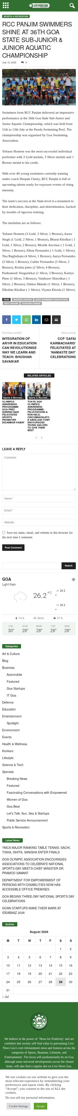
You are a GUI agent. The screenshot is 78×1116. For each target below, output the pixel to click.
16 (70, 965)
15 (60, 965)
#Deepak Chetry (22, 299)
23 (70, 973)
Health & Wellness (14, 744)
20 (40, 973)
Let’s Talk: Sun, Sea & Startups (28, 813)
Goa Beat (13, 806)
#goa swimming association (52, 299)
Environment (11, 730)
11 (18, 965)
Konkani (7, 751)
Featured (13, 681)
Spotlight (13, 723)
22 (60, 973)
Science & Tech (12, 765)
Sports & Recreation (16, 16)
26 (29, 982)
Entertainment (11, 716)
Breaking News (17, 778)
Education (9, 709)
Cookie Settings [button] (18, 1106)
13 (40, 965)
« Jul (5, 996)
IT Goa (11, 695)
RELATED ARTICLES (39, 375)
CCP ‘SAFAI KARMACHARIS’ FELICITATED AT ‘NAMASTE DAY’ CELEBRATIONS (63, 347)
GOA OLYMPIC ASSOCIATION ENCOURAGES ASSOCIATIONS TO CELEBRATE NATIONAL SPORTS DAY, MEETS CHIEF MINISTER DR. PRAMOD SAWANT (34, 866)
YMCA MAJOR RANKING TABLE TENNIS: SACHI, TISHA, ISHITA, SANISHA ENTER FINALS (36, 849)
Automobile (14, 674)
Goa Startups (16, 688)
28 (50, 982)
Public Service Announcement (27, 820)
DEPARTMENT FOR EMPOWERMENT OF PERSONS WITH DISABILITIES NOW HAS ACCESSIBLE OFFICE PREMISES (31, 884)
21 (50, 973)
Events (6, 737)
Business (8, 667)
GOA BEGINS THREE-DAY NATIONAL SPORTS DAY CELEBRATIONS (38, 898)
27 (40, 982)
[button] (71, 6)
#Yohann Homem (31, 303)
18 (18, 973)
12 (29, 965)
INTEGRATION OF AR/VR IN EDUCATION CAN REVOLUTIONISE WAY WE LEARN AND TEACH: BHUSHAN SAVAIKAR (19, 350)
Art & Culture (11, 653)
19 (29, 973)
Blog (5, 660)
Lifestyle (7, 758)
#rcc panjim (11, 303)
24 (8, 982)
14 (50, 965)
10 (8, 965)
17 (8, 973)
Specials (8, 771)
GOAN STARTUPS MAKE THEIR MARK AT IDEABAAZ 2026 (31, 910)
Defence (8, 702)
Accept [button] (40, 1106)
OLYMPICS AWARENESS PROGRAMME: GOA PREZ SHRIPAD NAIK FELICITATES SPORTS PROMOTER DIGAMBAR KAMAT (13, 412)
